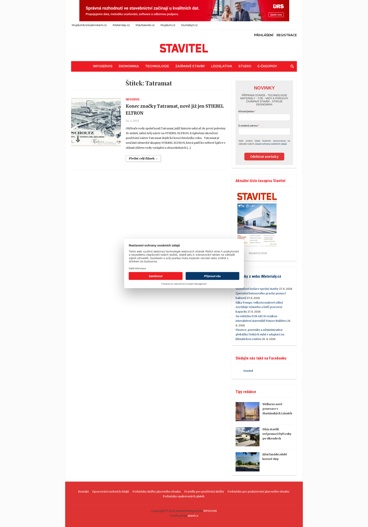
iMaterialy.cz (121, 25)
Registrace (287, 35)
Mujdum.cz (167, 25)
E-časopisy (267, 66)
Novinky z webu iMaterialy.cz (258, 276)
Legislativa (221, 66)
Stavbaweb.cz (145, 25)
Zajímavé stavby (190, 66)
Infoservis (103, 66)
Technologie (157, 66)
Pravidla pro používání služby (204, 491)
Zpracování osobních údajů (110, 491)
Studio (244, 66)
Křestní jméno (246, 111)
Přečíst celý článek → (143, 158)
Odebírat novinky (264, 156)
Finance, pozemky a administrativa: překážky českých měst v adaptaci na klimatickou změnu (260, 334)
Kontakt (83, 491)
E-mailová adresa (248, 125)
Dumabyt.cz (189, 25)
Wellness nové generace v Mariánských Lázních (277, 408)
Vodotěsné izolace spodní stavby (257, 289)
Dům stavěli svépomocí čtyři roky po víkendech (276, 434)
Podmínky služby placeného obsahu (156, 491)
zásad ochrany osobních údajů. (271, 144)
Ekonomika (129, 66)
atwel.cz (193, 515)
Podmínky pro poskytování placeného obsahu (258, 491)
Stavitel (248, 371)
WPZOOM (210, 511)
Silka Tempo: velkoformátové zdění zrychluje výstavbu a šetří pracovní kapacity (259, 307)
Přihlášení (264, 35)
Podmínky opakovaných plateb (184, 496)
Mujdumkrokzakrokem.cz (89, 25)
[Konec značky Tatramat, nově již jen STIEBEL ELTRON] (96, 122)
